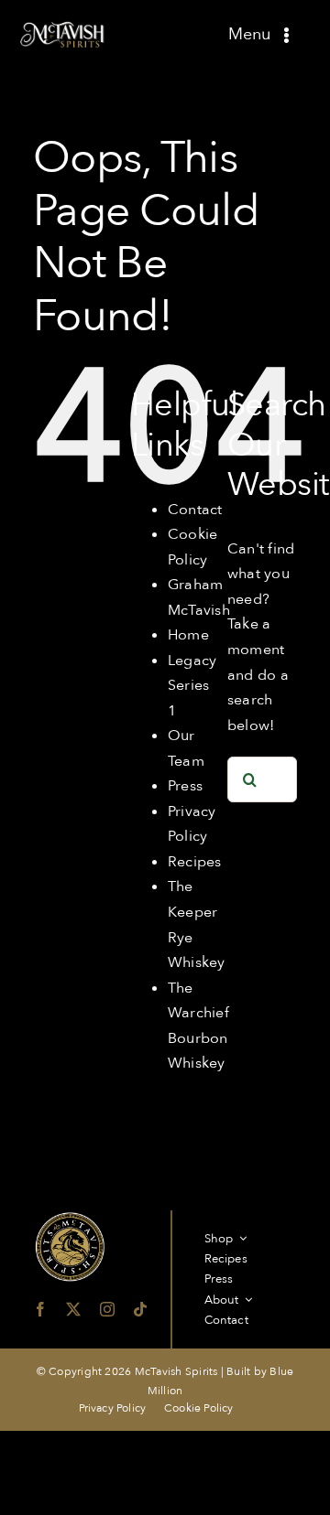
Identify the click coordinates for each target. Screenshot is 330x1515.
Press (185, 786)
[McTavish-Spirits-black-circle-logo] (69, 1218)
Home (188, 635)
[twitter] (73, 1309)
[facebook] (40, 1309)
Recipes (195, 862)
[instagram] (107, 1309)
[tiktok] (140, 1309)
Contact (195, 510)
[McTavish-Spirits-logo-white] (63, 26)
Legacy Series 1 (192, 685)
